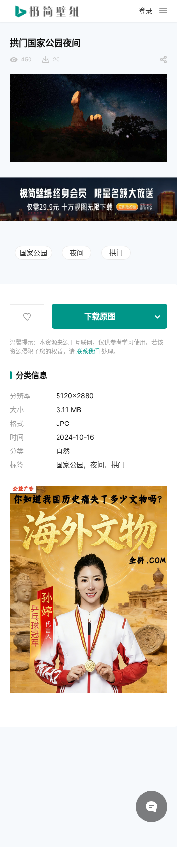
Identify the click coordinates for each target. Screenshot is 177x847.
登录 (145, 10)
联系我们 (88, 351)
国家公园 (33, 252)
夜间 (77, 252)
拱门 (116, 252)
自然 (63, 451)
